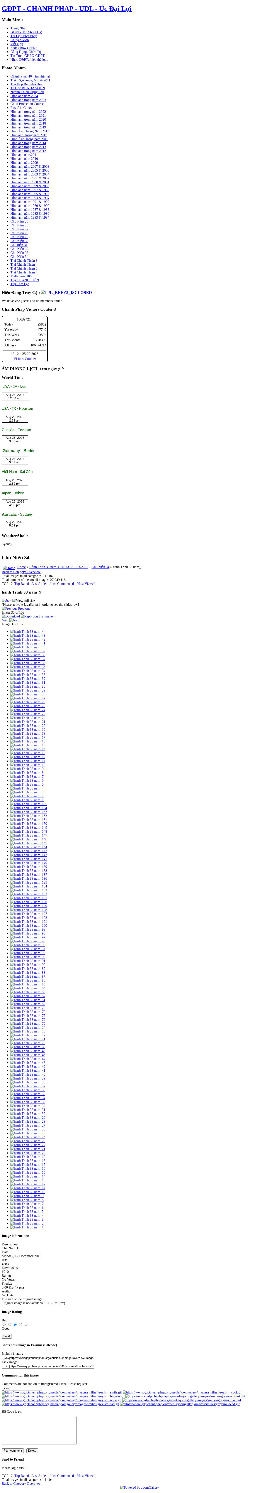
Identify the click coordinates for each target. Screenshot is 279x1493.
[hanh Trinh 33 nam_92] (27, 957)
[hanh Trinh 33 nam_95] (27, 945)
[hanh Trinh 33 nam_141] (28, 859)
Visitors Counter (25, 359)
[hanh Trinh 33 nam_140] (28, 863)
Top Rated (21, 583)
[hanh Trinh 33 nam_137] (28, 874)
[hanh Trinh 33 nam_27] (27, 698)
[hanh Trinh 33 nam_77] (27, 1015)
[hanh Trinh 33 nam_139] (28, 867)
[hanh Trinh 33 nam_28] (27, 694)
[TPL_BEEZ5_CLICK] (66, 292)
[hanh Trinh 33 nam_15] (27, 745)
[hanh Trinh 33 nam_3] (27, 792)
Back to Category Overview (21, 572)
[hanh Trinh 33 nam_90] (27, 965)
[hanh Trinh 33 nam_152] (28, 816)
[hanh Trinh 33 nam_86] (27, 980)
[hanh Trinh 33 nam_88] (27, 972)
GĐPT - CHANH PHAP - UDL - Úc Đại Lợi (67, 8)
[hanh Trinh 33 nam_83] (27, 992)
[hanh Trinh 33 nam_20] (27, 725)
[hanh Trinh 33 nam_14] (27, 749)
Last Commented (62, 583)
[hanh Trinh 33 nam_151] (28, 820)
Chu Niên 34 (100, 567)
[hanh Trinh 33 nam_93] (27, 953)
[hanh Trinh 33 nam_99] (27, 929)
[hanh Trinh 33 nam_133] (28, 890)
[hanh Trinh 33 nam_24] (27, 710)
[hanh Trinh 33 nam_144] (28, 847)
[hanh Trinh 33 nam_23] (27, 714)
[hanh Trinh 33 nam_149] (28, 827)
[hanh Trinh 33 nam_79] (27, 1008)
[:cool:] (182, 1392)
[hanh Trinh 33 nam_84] (27, 988)
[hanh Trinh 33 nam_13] (27, 753)
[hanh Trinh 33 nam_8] (27, 772)
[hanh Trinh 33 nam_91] (27, 961)
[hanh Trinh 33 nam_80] (27, 1004)
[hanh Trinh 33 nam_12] (27, 757)
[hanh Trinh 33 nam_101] (28, 921)
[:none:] (61, 1400)
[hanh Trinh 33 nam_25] (27, 706)
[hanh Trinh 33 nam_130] (28, 902)
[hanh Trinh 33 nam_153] (28, 812)
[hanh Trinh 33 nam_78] (27, 1012)
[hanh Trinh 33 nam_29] (27, 690)
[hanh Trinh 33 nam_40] (27, 647)
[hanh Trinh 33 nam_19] (27, 729)
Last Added (40, 583)
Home (21, 567)
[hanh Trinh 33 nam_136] (28, 878)
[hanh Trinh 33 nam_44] (27, 631)
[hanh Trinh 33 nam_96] (27, 941)
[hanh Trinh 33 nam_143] (28, 851)
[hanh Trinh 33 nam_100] (28, 925)
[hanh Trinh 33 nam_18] (27, 733)
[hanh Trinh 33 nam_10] (27, 765)
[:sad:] (60, 1404)
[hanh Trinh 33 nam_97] (27, 937)
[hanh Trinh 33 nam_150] (28, 823)
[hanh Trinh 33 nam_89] (27, 968)
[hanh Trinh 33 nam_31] (27, 682)
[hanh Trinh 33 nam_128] (28, 910)
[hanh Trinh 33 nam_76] (27, 1019)
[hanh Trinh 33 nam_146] (28, 839)
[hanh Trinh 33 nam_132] (28, 894)
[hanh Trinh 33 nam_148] (28, 831)
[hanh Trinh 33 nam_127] (28, 914)
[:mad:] (181, 1400)
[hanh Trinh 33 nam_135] (28, 882)
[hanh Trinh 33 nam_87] (27, 976)
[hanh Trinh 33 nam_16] (27, 741)
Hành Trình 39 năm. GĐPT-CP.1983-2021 (58, 567)
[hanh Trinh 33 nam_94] (27, 949)
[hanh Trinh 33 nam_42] (27, 639)
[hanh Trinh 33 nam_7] (27, 776)
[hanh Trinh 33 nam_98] (27, 933)
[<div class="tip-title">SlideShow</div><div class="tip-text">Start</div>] (7, 600)
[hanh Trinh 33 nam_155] (28, 804)
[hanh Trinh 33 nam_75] (27, 1023)
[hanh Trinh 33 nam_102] (28, 917)
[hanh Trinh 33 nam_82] (27, 996)
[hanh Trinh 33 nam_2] (27, 796)
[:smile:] (62, 1392)
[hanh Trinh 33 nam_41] (27, 643)
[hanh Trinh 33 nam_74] (27, 1027)
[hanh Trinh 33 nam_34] (27, 671)
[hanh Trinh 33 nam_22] (27, 718)
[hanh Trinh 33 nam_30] (27, 686)
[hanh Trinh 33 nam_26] (27, 702)
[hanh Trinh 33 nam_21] (27, 722)
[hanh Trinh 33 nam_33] (27, 674)
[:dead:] (180, 1404)
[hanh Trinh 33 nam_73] (27, 1031)
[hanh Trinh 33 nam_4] (27, 788)
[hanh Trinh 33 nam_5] (27, 784)
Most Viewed (86, 583)
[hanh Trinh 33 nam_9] (27, 769)
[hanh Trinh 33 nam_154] (28, 808)
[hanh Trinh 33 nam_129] (28, 906)
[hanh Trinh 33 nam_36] (27, 663)
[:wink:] (185, 1396)
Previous (24, 608)
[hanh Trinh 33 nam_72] (27, 1035)
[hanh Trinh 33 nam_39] (27, 651)
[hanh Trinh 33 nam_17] (27, 737)
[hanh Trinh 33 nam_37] (27, 659)
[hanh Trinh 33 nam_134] (28, 886)
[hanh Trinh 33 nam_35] (27, 667)
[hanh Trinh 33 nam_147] (28, 835)
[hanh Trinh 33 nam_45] (27, 1055)
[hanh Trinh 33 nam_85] (27, 984)
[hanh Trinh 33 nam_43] (27, 635)
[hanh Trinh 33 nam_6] (27, 780)
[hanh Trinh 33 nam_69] (27, 1047)
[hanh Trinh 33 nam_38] (27, 655)
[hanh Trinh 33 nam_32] (27, 678)
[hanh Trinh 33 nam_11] (27, 761)
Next (5, 620)
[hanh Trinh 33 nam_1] (27, 800)
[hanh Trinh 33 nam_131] (28, 898)
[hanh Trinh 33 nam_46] (27, 1051)
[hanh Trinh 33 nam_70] (27, 1043)
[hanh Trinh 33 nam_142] (28, 855)
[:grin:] (63, 1396)
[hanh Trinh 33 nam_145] (28, 843)
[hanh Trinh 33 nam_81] (27, 1000)
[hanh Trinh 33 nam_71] (27, 1039)
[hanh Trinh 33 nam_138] (28, 870)
